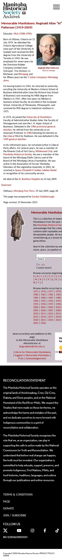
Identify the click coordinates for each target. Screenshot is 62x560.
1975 (35, 291)
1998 (58, 304)
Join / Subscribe (14, 515)
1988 (29, 133)
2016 (43, 317)
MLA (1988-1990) (23, 34)
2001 (43, 307)
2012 (50, 313)
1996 (43, 304)
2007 (50, 310)
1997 (50, 304)
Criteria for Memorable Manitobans (32, 352)
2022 (50, 320)
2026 (43, 323)
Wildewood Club (43, 151)
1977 (50, 291)
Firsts (21, 358)
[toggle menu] (56, 6)
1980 (35, 295)
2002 (50, 307)
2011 (43, 313)
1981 (43, 295)
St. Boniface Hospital (29, 179)
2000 (35, 307)
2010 (35, 313)
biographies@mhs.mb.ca (32, 346)
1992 (50, 301)
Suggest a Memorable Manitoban (32, 355)
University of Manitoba (38, 117)
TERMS (6, 555)
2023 (58, 320)
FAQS (6, 501)
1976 (43, 291)
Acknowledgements (36, 358)
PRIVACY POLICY (47, 553)
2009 (27, 27)
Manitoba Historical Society (17, 154)
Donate (8, 508)
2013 (58, 313)
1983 (58, 295)
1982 (50, 295)
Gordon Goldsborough (43, 197)
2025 (35, 323)
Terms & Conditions (18, 494)
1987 (50, 298)
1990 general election (14, 139)
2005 (35, 310)
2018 (58, 317)
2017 (50, 317)
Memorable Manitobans (17, 23)
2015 (35, 317)
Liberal (10, 136)
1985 (35, 298)
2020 (35, 320)
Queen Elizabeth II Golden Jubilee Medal (36, 170)
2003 (58, 307)
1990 (35, 301)
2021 (43, 320)
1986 (43, 298)
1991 (43, 301)
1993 (58, 301)
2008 (58, 310)
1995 (35, 304)
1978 (58, 291)
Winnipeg (23, 74)
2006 (43, 310)
